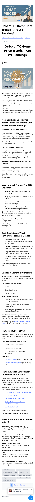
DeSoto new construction (9, 480)
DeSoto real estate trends (22, 469)
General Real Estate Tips (16, 38)
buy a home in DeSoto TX (23, 478)
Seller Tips (5, 38)
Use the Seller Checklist (12, 407)
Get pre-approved (11, 359)
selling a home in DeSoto (9, 478)
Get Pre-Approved (11, 395)
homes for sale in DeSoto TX (24, 475)
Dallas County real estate (9, 475)
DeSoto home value (24, 472)
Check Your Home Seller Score (14, 399)
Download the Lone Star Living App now (18, 392)
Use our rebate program (13, 363)
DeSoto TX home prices (8, 469)
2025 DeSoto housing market (10, 472)
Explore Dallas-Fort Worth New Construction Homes (15, 403)
